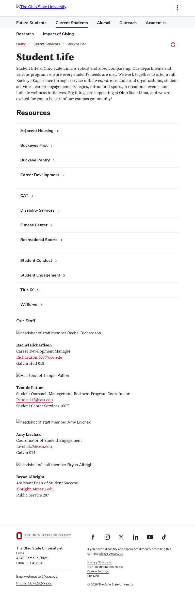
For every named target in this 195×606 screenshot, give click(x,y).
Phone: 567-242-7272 (34, 583)
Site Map (93, 576)
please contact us (111, 554)
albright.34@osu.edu (35, 489)
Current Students (72, 22)
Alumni (103, 22)
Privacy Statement (99, 562)
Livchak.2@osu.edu (34, 446)
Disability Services (37, 210)
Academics (156, 22)
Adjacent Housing (37, 130)
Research (25, 33)
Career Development (39, 174)
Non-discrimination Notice (105, 567)
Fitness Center (33, 225)
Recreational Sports (39, 239)
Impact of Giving (58, 33)
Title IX (27, 289)
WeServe (28, 304)
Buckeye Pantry (35, 160)
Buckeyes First (34, 145)
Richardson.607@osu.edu (39, 357)
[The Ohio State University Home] (43, 535)
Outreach (128, 22)
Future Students (31, 22)
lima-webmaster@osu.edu (37, 576)
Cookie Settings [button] (98, 571)
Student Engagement (40, 275)
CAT (24, 195)
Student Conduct (36, 260)
